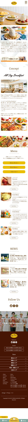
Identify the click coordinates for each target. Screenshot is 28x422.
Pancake (5, 379)
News (12, 374)
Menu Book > (14, 163)
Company (13, 380)
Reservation (13, 377)
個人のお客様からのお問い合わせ (14, 347)
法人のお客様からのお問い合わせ (14, 350)
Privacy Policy (14, 379)
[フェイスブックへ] (14, 306)
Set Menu (5, 383)
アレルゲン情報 (14, 383)
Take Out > (14, 172)
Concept (5, 376)
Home (4, 374)
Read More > (14, 189)
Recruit (12, 376)
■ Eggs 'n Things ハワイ (7, 392)
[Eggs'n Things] (14, 4)
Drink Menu (5, 382)
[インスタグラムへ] (17, 306)
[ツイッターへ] (11, 306)
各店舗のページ (11, 158)
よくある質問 (14, 382)
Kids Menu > (14, 167)
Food (4, 380)
